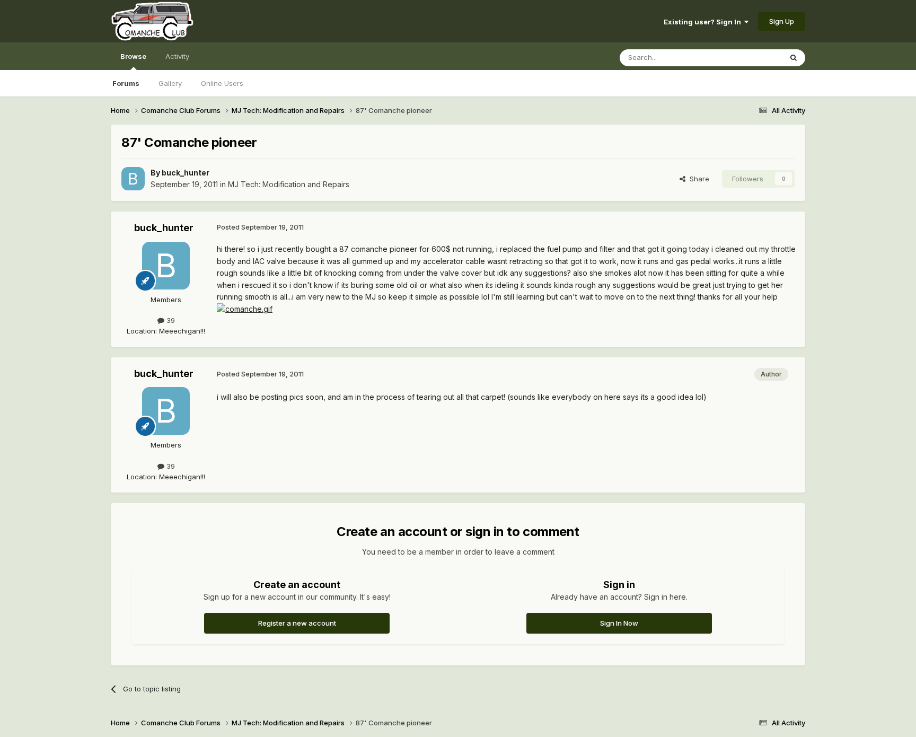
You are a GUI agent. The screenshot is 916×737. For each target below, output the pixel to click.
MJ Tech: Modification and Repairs (288, 184)
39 (169, 320)
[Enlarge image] (244, 308)
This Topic (751, 58)
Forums (125, 83)
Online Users (222, 83)
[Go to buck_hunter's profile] (133, 178)
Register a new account (297, 623)
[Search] (793, 57)
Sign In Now (619, 623)
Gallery (170, 83)
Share (697, 178)
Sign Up (781, 21)
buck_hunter (185, 172)
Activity (177, 56)
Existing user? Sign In (704, 21)
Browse (133, 56)
